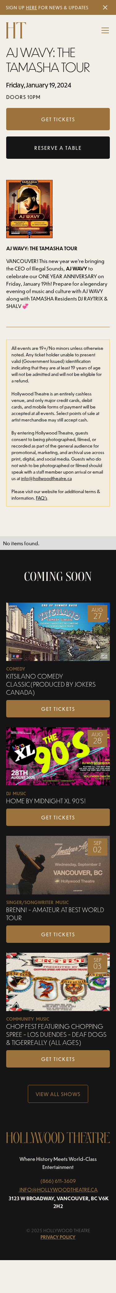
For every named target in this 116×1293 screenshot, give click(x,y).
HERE (31, 8)
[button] (104, 30)
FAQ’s (41, 498)
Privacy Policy (58, 1237)
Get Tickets (58, 708)
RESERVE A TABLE (58, 147)
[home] (16, 30)
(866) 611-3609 (58, 1180)
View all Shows (58, 1093)
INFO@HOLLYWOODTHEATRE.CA (58, 1189)
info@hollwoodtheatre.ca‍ (46, 478)
